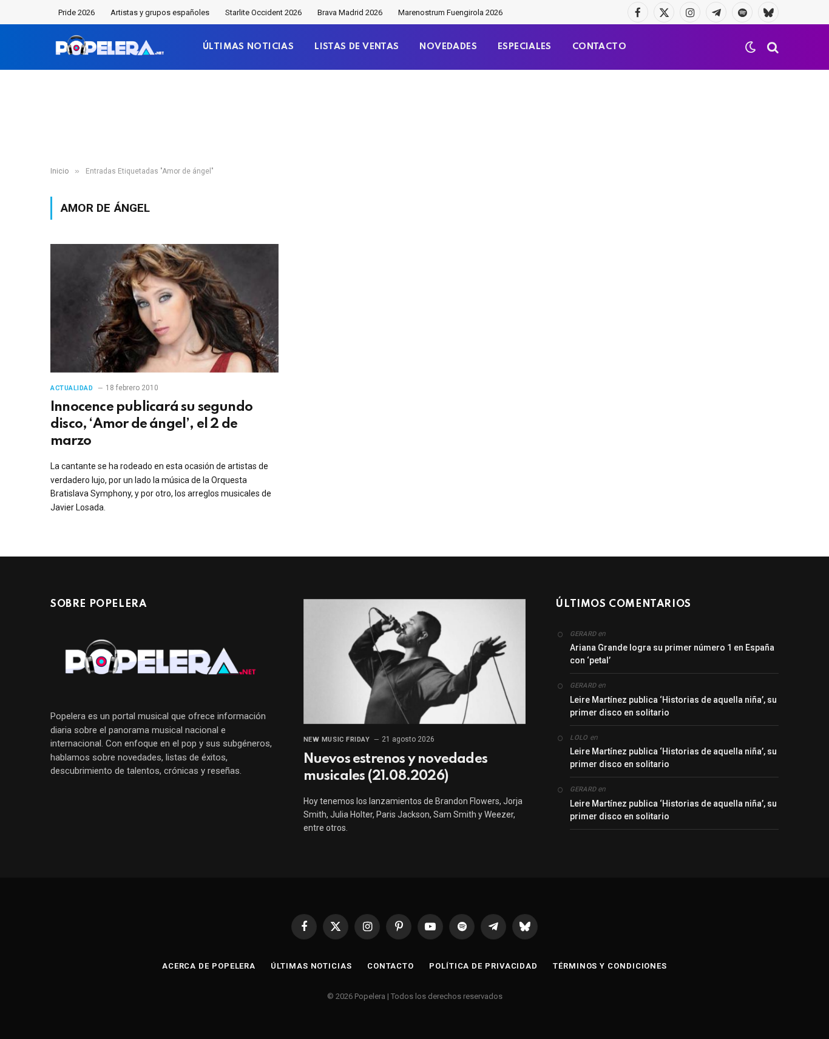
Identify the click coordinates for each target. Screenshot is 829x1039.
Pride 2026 (76, 12)
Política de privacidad (483, 965)
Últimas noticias (311, 965)
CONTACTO (599, 46)
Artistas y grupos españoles (159, 12)
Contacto (390, 965)
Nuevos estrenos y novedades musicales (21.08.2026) (395, 768)
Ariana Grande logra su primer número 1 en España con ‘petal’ (672, 654)
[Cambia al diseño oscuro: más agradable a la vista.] (750, 47)
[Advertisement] (414, 118)
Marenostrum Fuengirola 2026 (450, 12)
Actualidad (71, 388)
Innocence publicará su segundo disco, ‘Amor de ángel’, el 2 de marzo (151, 424)
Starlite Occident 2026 (263, 12)
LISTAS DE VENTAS (356, 46)
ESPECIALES (525, 46)
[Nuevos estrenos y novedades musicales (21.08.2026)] (414, 661)
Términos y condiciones (610, 965)
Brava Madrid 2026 (349, 12)
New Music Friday (336, 739)
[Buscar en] (772, 47)
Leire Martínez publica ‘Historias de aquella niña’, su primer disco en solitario (673, 706)
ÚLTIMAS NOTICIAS (248, 46)
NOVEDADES (448, 46)
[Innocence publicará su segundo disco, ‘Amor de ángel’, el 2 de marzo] (164, 308)
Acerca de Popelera (208, 965)
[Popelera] (110, 47)
